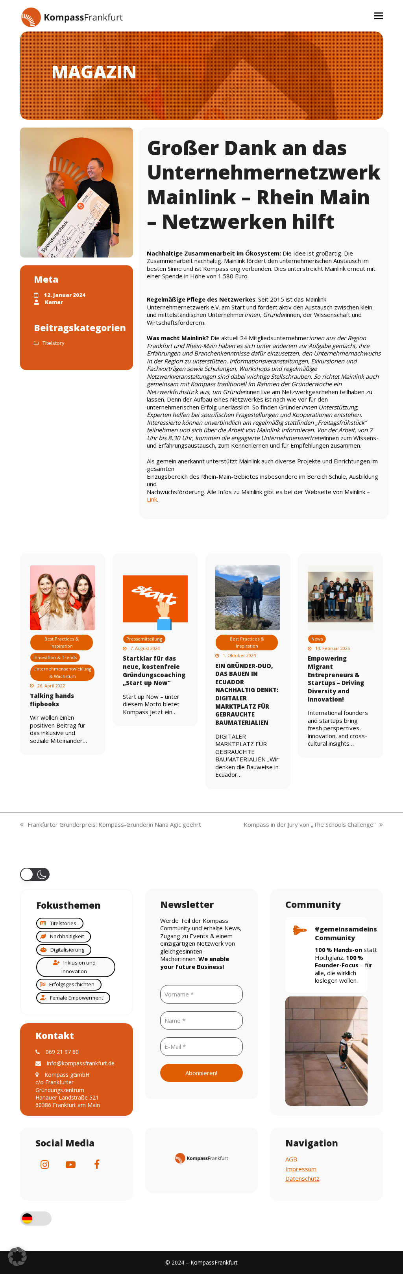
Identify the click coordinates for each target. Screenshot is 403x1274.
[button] (378, 15)
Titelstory (54, 342)
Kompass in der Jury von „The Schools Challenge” (309, 825)
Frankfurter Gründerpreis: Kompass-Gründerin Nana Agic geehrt (110, 825)
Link (152, 499)
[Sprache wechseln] (36, 1219)
